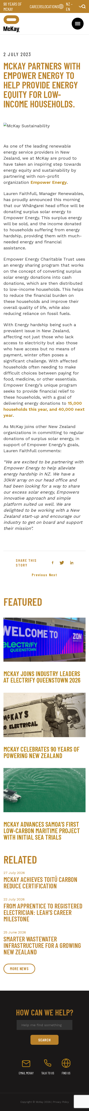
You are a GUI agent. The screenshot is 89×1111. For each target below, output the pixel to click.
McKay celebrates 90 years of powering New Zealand (41, 752)
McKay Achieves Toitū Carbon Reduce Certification (40, 882)
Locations (51, 6)
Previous (39, 574)
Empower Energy (48, 182)
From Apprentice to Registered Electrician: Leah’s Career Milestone (42, 912)
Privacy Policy (61, 1101)
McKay (11, 23)
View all (19, 968)
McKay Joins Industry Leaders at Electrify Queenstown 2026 (41, 677)
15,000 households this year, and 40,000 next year (44, 409)
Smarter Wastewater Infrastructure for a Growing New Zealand (42, 945)
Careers (36, 6)
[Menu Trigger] (78, 24)
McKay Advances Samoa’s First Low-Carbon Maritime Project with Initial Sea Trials (41, 830)
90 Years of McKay (12, 6)
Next (53, 574)
